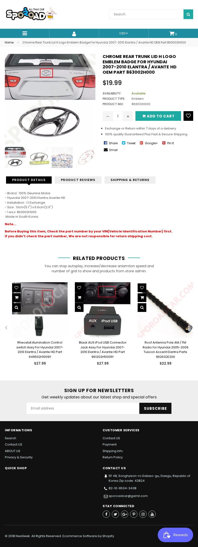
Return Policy (113, 457)
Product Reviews (78, 180)
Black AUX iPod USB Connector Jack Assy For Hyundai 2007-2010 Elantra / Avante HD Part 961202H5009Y (103, 349)
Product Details (29, 180)
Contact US (13, 444)
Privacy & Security (19, 457)
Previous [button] (6, 157)
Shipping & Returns (130, 180)
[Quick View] (16, 307)
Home (9, 42)
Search (10, 438)
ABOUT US (12, 451)
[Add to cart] (16, 297)
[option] (14, 157)
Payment (110, 444)
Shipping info (113, 451)
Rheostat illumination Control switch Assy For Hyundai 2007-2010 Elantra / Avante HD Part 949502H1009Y (39, 349)
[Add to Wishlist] (188, 116)
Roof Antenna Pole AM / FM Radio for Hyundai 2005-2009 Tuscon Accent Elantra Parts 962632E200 (165, 349)
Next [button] (91, 157)
